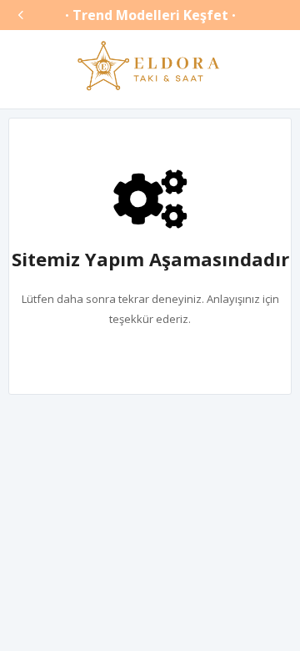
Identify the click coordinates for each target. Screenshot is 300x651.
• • (150, 15)
